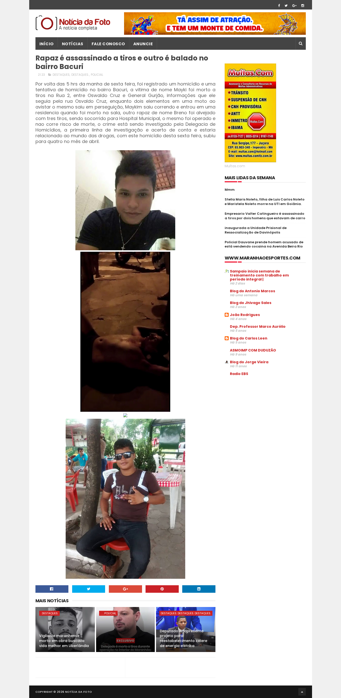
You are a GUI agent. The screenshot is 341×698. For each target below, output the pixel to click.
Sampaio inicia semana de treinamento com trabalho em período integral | (259, 275)
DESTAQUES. (80, 74)
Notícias (72, 44)
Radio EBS (239, 373)
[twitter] (286, 5)
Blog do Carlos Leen (248, 338)
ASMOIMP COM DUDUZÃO (253, 350)
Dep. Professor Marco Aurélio (258, 326)
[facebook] (279, 5)
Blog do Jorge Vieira (249, 362)
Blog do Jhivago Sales (250, 302)
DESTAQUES (61, 74)
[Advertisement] (267, 418)
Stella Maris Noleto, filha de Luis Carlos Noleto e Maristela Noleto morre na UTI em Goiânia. (265, 201)
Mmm (230, 189)
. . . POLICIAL (108, 613)
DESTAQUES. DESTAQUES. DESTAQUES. (186, 613)
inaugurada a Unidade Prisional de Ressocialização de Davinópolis (256, 230)
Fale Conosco (108, 44)
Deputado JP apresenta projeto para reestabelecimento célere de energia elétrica (183, 638)
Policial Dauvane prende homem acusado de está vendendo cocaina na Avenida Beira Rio (264, 244)
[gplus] (294, 5)
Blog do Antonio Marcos (252, 291)
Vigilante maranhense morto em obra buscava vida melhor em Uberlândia (64, 640)
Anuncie (143, 44)
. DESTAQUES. (49, 613)
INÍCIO (46, 44)
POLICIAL (97, 74)
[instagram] (303, 5)
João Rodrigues (245, 314)
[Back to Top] (302, 692)
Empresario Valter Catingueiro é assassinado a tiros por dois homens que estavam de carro (265, 215)
